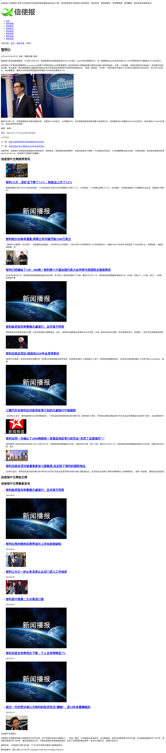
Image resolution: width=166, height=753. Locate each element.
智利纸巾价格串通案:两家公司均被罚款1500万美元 (38, 239)
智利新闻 (10, 23)
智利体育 (10, 39)
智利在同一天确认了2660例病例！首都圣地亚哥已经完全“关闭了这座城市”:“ (55, 438)
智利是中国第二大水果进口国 (25, 599)
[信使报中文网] (19, 17)
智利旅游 (10, 31)
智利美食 (10, 36)
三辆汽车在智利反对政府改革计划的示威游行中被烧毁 (41, 410)
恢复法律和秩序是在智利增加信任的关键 (26, 142)
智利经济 (10, 29)
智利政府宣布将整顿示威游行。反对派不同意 (35, 326)
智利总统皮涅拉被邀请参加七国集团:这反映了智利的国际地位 (46, 466)
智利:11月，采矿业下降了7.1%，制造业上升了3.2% (39, 182)
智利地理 (10, 34)
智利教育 (10, 26)
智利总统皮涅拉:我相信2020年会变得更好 (26, 146)
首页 (8, 21)
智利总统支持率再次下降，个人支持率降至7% (36, 653)
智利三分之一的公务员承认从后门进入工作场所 (36, 571)
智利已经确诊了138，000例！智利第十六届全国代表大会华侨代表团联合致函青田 (58, 269)
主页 (13, 43)
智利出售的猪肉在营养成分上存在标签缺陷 (33, 543)
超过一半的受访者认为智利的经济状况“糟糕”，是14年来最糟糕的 (48, 707)
